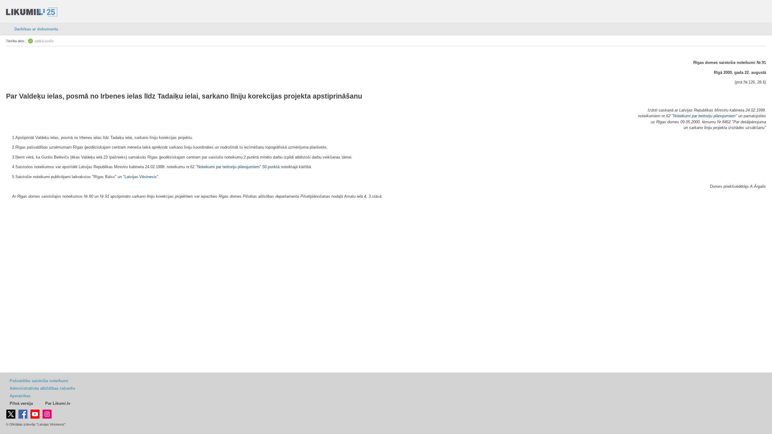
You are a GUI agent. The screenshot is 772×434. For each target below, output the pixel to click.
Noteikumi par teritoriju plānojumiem (704, 116)
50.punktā (271, 167)
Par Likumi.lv (57, 403)
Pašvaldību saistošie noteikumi (39, 381)
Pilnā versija (21, 403)
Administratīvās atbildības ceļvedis (42, 388)
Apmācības (20, 396)
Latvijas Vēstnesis (141, 177)
